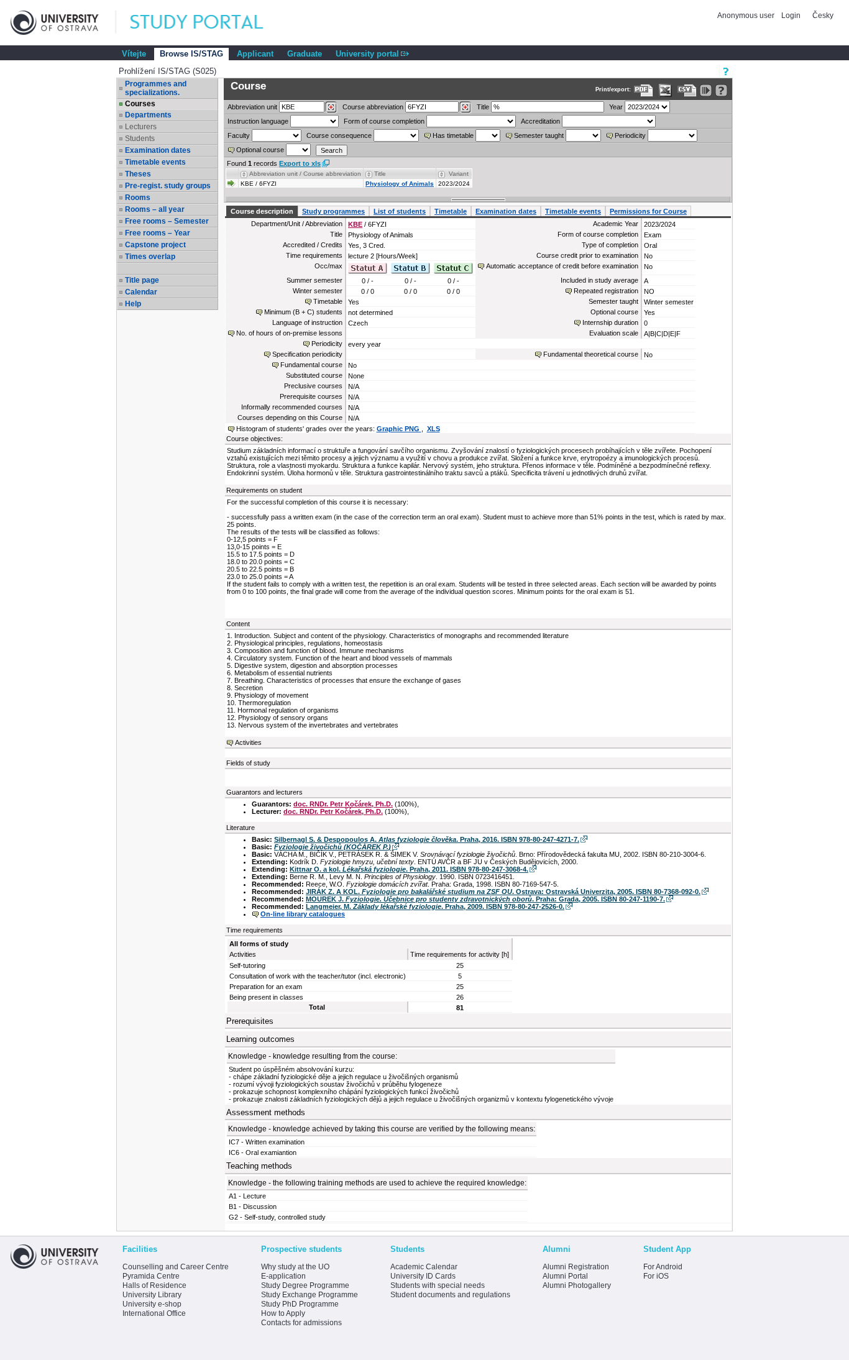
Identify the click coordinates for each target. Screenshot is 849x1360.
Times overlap (150, 256)
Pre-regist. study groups (168, 185)
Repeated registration (606, 290)
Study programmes (333, 211)
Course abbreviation (372, 107)
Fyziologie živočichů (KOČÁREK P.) (332, 847)
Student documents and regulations (450, 1294)
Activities (248, 742)
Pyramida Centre (151, 1276)
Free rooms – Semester (167, 221)
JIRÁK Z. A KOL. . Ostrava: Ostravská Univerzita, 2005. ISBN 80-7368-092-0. (503, 891)
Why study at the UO (295, 1266)
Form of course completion (384, 121)
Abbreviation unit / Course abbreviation (305, 173)
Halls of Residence (154, 1285)
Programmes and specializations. (155, 88)
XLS (433, 428)
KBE (355, 224)
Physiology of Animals (399, 183)
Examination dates (158, 150)
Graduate (304, 53)
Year (616, 107)
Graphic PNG (399, 428)
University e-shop (151, 1304)
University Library (151, 1294)
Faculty (238, 135)
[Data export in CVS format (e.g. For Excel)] (687, 90)
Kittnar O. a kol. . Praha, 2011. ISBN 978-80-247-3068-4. (409, 869)
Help (133, 303)
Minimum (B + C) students (303, 312)
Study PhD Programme (300, 1304)
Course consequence (339, 135)
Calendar (141, 292)
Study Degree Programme (305, 1285)
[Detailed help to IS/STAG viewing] (721, 90)
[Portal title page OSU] (208, 23)
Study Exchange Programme (309, 1294)
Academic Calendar (423, 1266)
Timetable (450, 211)
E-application (283, 1276)
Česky (822, 15)
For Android (662, 1266)
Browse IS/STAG (191, 53)
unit (252, 107)
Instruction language (257, 121)
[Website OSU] (63, 23)
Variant (459, 173)
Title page (142, 280)
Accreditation (540, 121)
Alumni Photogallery (577, 1285)
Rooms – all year (155, 209)
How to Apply (283, 1313)
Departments (148, 115)
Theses (138, 174)
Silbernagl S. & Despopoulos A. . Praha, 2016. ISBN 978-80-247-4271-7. (426, 839)
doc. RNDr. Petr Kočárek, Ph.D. (343, 804)
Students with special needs (437, 1285)
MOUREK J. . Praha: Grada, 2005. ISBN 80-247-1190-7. (485, 899)
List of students (400, 211)
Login (791, 15)
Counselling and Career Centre (175, 1266)
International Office (154, 1313)
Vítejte (134, 53)
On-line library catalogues (302, 914)
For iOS (656, 1276)
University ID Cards (423, 1276)
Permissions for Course (648, 211)
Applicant (255, 53)
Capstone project (155, 244)
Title (483, 107)
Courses (140, 103)
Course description (262, 211)
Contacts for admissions (301, 1322)
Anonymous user (746, 15)
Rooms (137, 197)
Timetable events (155, 162)
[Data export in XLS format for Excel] (665, 90)
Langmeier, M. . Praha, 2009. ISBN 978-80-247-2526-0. (435, 906)
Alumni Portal (565, 1276)
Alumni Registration (576, 1266)
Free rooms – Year (157, 233)
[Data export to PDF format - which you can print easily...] (643, 90)
